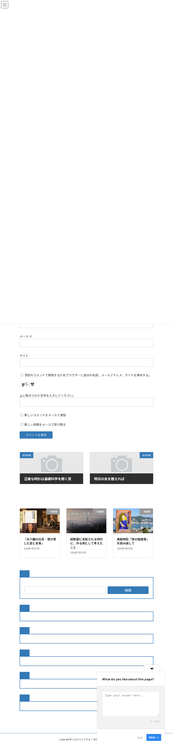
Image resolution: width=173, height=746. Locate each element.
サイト (24, 355)
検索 (128, 590)
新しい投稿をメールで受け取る (45, 424)
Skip (140, 737)
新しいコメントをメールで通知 (45, 415)
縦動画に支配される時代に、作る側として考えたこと (86, 543)
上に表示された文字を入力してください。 (48, 395)
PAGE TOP (165, 719)
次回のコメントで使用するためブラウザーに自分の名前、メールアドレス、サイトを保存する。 (87, 375)
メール (26, 336)
